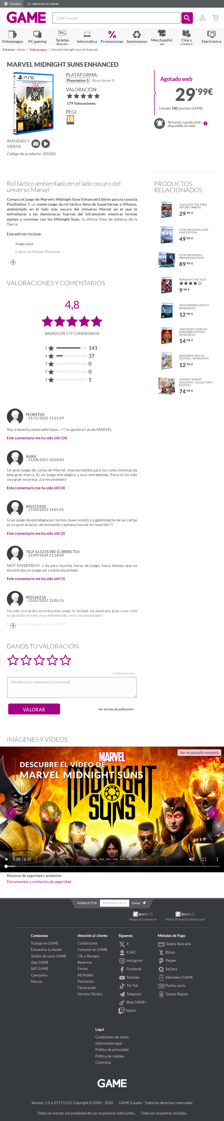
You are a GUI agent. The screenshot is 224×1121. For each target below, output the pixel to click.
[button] (187, 18)
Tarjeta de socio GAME (49, 956)
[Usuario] (202, 18)
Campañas (39, 975)
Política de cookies (109, 1056)
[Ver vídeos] (45, 143)
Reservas (85, 962)
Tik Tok (132, 985)
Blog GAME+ (136, 1002)
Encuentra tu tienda (46, 949)
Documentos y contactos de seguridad (39, 881)
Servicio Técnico (90, 994)
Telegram (133, 994)
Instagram (134, 960)
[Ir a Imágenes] (35, 143)
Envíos (83, 968)
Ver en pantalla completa (199, 752)
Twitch (130, 1010)
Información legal (108, 1043)
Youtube (132, 977)
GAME (26, 17)
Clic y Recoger (89, 956)
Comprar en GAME (93, 949)
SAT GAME (40, 968)
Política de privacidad (111, 1049)
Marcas (37, 981)
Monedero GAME (179, 977)
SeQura (171, 969)
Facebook (134, 969)
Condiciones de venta (112, 1037)
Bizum (170, 952)
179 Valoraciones (81, 104)
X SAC (131, 952)
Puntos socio (175, 985)
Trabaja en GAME (45, 943)
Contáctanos (88, 943)
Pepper (171, 960)
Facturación (87, 987)
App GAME (40, 962)
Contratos (103, 1062)
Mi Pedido (85, 975)
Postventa (86, 981)
